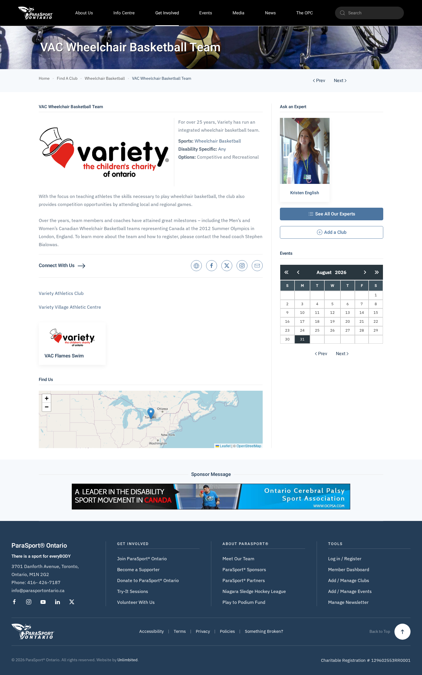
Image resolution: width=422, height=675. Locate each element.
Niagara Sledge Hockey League (254, 591)
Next (338, 80)
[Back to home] (35, 13)
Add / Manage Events (350, 591)
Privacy (203, 631)
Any (222, 149)
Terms (180, 631)
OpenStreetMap (249, 445)
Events (205, 13)
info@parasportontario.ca (38, 590)
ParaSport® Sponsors (244, 569)
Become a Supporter (138, 569)
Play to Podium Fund (243, 602)
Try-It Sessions (132, 591)
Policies (227, 631)
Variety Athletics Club (61, 293)
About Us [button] (84, 13)
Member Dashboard (348, 569)
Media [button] (238, 13)
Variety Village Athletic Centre (70, 307)
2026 (340, 272)
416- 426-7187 (44, 582)
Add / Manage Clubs (348, 580)
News (270, 13)
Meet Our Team (238, 558)
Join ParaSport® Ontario (142, 558)
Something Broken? (264, 631)
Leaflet (225, 445)
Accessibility (151, 631)
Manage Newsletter (348, 602)
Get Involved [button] (167, 13)
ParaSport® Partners (243, 580)
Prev (320, 80)
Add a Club (335, 232)
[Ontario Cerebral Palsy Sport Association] (211, 496)
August (326, 272)
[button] (150, 413)
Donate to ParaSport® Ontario (148, 580)
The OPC (304, 13)
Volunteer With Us (136, 602)
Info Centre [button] (124, 13)
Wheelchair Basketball (218, 141)
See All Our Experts (335, 214)
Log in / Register (344, 558)
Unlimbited (127, 659)
